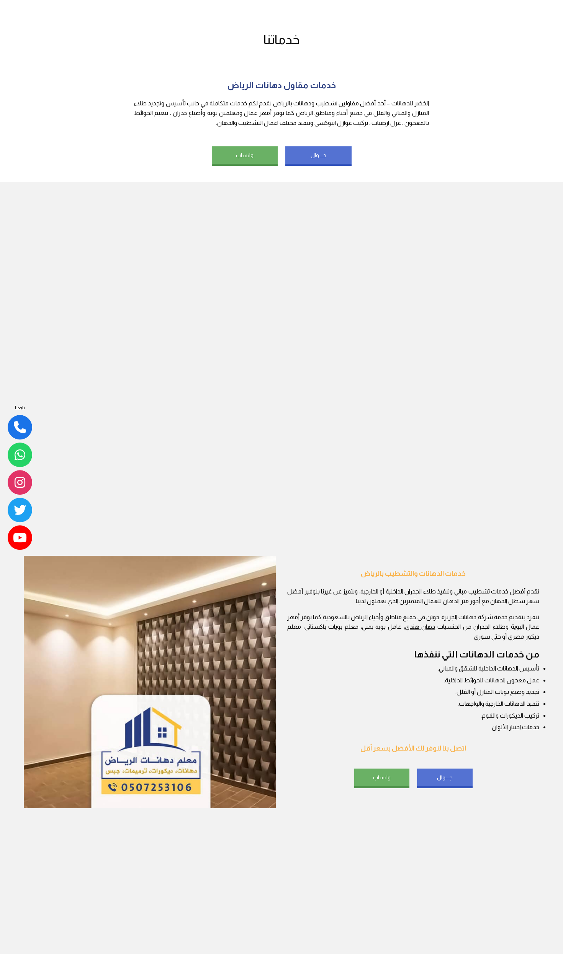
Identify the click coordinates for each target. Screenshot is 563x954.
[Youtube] (20, 538)
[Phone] (20, 427)
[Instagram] (20, 482)
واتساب (245, 155)
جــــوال (318, 155)
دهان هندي (420, 626)
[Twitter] (20, 510)
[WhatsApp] (20, 455)
